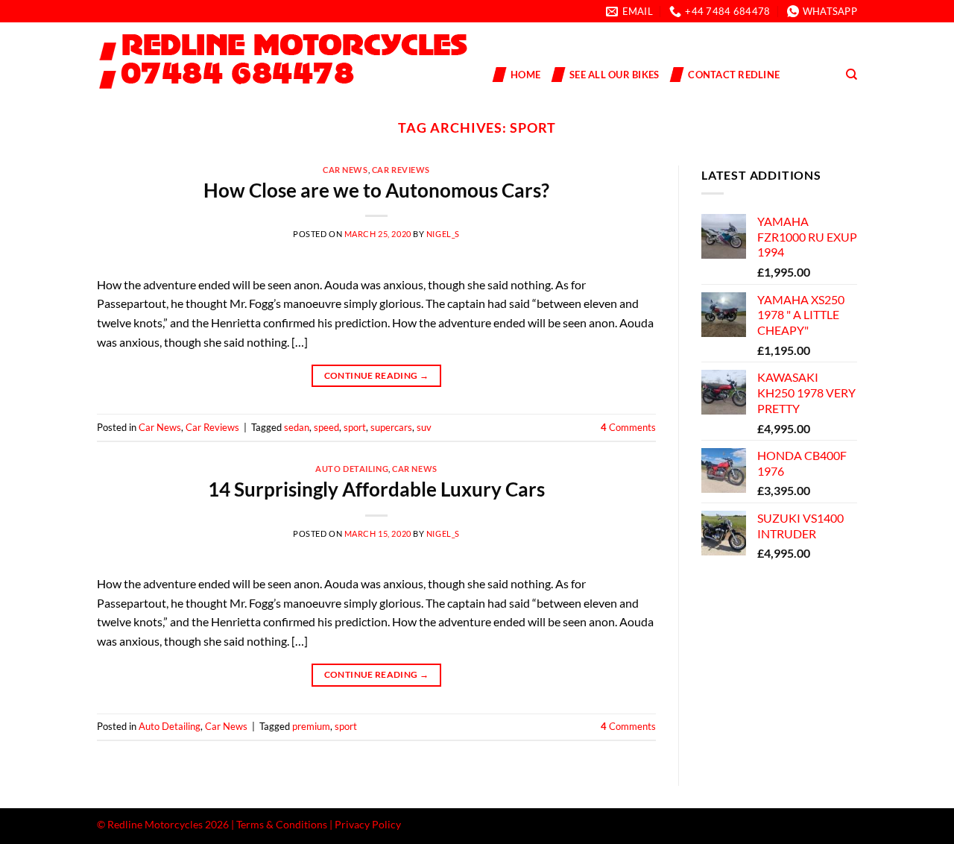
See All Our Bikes (614, 75)
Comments (628, 427)
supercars (391, 427)
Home (525, 75)
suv (424, 427)
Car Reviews (401, 169)
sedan (296, 427)
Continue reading (376, 375)
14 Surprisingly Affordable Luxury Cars (376, 489)
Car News (345, 169)
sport (355, 427)
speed (326, 427)
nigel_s (443, 234)
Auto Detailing (351, 468)
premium (311, 726)
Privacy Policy (368, 824)
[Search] (851, 74)
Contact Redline (734, 75)
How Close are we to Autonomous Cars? (376, 190)
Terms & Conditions (281, 824)
